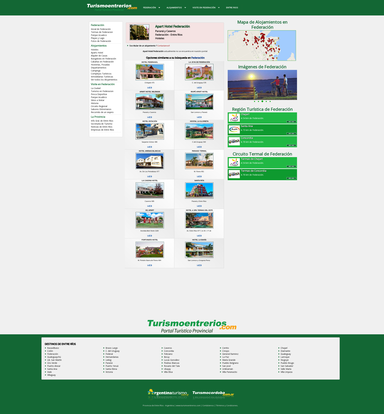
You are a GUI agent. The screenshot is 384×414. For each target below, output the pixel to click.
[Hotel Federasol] (150, 80)
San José (226, 365)
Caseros (168, 347)
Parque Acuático (99, 97)
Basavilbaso (53, 347)
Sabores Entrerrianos (101, 109)
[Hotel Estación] (150, 140)
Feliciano (168, 353)
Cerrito (225, 347)
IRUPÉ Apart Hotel (199, 92)
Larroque (285, 356)
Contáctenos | (209, 405)
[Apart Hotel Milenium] (150, 110)
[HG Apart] (150, 229)
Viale (49, 371)
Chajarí (284, 347)
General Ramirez (230, 353)
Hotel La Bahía (199, 240)
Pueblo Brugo (287, 362)
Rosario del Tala (172, 365)
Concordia (169, 350)
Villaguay (51, 374)
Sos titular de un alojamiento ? (149, 45)
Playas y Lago (97, 38)
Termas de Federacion (102, 32)
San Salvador (287, 365)
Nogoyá (284, 359)
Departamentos (98, 67)
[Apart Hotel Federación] (139, 39)
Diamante (285, 350)
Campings (95, 70)
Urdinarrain (227, 368)
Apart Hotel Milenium (150, 92)
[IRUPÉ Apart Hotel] (199, 110)
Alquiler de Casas (99, 55)
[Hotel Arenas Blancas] (150, 169)
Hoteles (94, 49)
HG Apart (150, 210)
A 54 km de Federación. (252, 116)
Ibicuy (167, 356)
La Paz (225, 356)
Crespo (225, 350)
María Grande (229, 359)
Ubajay (167, 368)
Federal (109, 353)
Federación (52, 353)
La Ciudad (95, 88)
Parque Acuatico (99, 35)
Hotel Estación (149, 121)
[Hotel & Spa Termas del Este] (199, 229)
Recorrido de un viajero (102, 112)
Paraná (109, 362)
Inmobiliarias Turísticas (102, 76)
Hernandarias (112, 356)
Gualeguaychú (54, 356)
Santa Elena (111, 368)
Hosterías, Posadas (100, 64)
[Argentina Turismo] (168, 403)
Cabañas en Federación (102, 61)
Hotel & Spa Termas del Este (199, 210)
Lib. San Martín (54, 359)
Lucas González (171, 359)
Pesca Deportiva (99, 94)
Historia (94, 103)
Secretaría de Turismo (101, 123)
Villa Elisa (168, 371)
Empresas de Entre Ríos (102, 129)
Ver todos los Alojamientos (104, 79)
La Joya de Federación (199, 62)
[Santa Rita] (199, 199)
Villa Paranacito (229, 371)
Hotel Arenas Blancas (149, 151)
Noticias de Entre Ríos (101, 126)
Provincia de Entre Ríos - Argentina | (159, 405)
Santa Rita (199, 180)
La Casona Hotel (150, 180)
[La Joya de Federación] (199, 80)
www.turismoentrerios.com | (189, 405)
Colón (50, 350)
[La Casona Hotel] (150, 199)
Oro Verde (52, 362)
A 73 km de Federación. (252, 127)
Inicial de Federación (101, 29)
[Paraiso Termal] (199, 169)
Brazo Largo (112, 347)
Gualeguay (286, 353)
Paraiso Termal (199, 151)
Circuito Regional (99, 106)
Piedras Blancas (171, 362)
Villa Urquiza (286, 371)
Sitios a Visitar (97, 100)
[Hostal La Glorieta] (199, 140)
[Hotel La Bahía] (199, 258)
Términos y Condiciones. (227, 405)
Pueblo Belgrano (230, 362)
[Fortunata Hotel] (150, 258)
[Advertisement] (175, 293)
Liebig (108, 359)
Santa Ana (52, 368)
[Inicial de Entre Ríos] (112, 10)
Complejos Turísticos (101, 73)
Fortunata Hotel (150, 240)
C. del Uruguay (113, 350)
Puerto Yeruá (112, 365)
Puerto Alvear (53, 365)
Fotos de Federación (101, 41)
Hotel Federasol (150, 62)
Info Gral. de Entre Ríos (102, 120)
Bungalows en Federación (103, 58)
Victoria (109, 371)
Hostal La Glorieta (199, 121)
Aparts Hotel (97, 52)
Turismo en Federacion (102, 91)
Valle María (286, 368)
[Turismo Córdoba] (213, 403)
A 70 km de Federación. (252, 139)
